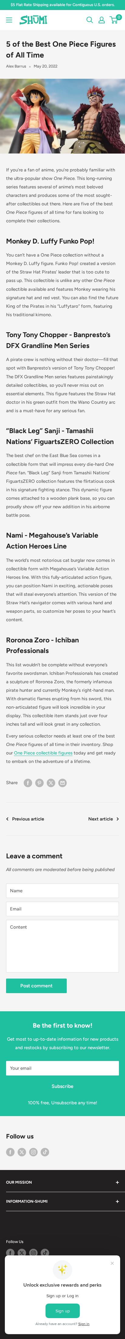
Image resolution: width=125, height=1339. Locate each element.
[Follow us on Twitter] (22, 1152)
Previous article (28, 819)
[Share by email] (62, 782)
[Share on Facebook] (28, 782)
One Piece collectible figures (43, 753)
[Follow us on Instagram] (33, 1152)
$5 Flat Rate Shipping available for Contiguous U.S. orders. (63, 4)
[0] (114, 20)
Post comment (36, 986)
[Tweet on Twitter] (51, 782)
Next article (100, 819)
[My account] (102, 20)
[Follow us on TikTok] (45, 1152)
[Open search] (89, 20)
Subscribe (62, 1086)
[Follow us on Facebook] (10, 1152)
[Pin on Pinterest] (39, 782)
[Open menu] (9, 20)
